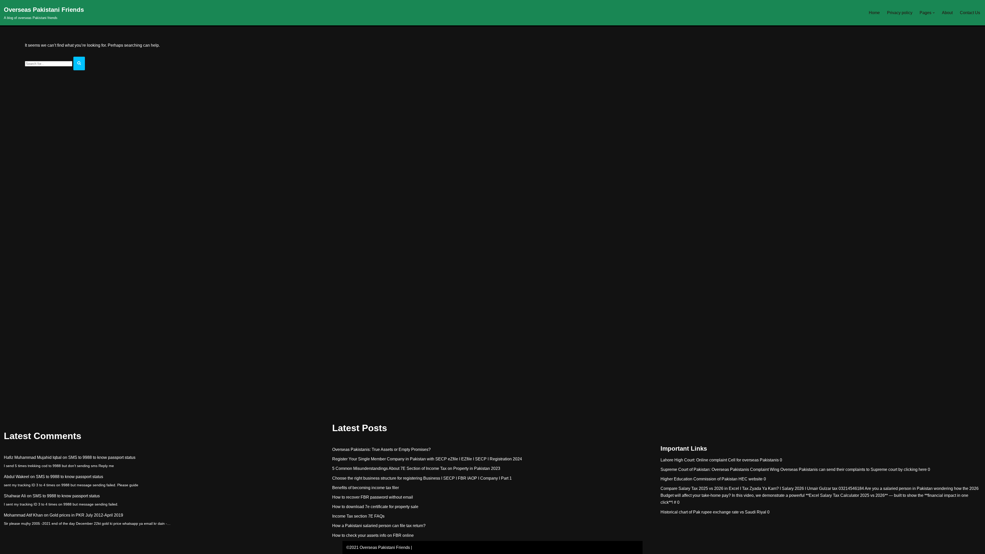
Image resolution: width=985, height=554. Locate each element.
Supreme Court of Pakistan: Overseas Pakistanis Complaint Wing (720, 469)
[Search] (79, 63)
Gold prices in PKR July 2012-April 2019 (86, 515)
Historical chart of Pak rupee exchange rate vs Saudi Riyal (713, 512)
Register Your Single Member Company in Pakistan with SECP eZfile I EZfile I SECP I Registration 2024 (427, 459)
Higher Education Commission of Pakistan (699, 479)
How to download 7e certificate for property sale (375, 506)
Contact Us (970, 13)
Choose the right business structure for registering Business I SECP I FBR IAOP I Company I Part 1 (422, 478)
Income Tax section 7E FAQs (358, 516)
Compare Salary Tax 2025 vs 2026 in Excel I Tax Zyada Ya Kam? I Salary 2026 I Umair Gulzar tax (749, 488)
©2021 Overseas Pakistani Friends (378, 547)
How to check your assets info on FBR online (373, 535)
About (947, 13)
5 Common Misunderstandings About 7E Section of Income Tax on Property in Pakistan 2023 (416, 468)
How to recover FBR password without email (372, 497)
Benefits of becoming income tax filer (365, 488)
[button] (934, 13)
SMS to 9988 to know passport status (101, 457)
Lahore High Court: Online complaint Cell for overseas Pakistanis (720, 460)
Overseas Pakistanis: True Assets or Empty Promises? (381, 449)
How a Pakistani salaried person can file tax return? (379, 525)
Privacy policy (899, 13)
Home (874, 13)
